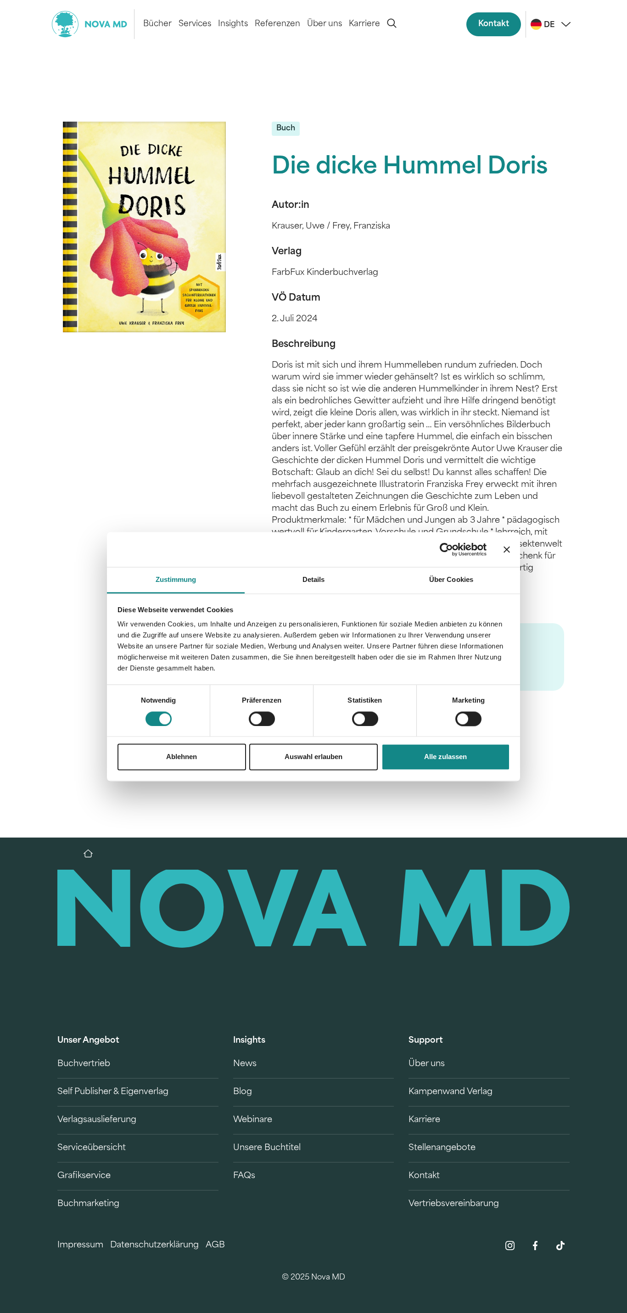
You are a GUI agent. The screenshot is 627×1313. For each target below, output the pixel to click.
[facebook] (535, 1245)
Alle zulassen (445, 757)
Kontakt (493, 24)
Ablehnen (181, 757)
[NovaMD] (93, 853)
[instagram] (510, 1245)
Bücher (157, 24)
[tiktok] (560, 1245)
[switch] (262, 718)
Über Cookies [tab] (451, 580)
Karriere (364, 24)
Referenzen (277, 24)
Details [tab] (313, 580)
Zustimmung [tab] (176, 580)
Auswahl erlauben (313, 757)
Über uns (324, 24)
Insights (233, 24)
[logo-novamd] (93, 24)
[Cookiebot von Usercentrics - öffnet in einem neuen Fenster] (446, 549)
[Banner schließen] (507, 549)
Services (195, 24)
